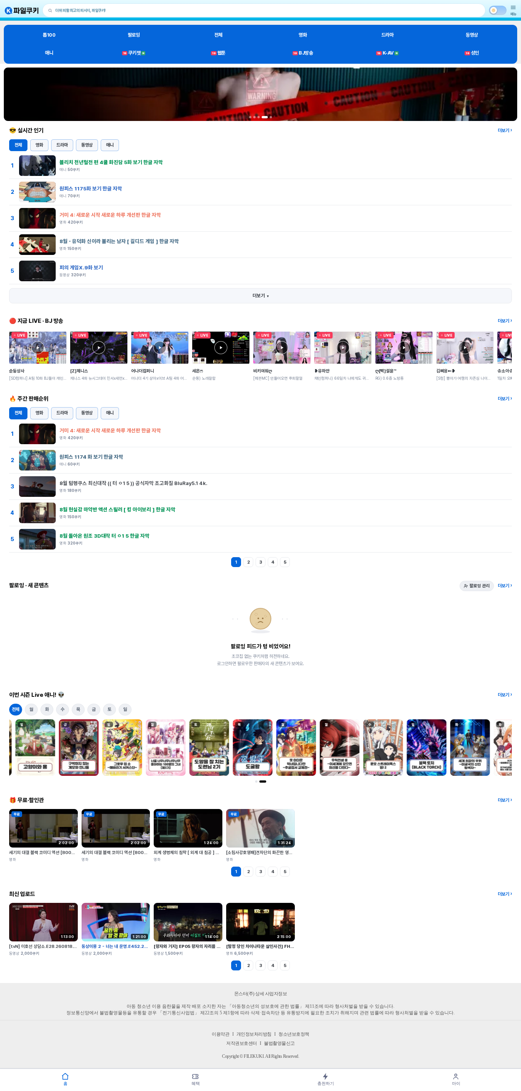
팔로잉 (134, 35)
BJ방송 (303, 53)
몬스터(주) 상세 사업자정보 (260, 993)
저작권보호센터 (241, 1043)
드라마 (387, 35)
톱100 (49, 35)
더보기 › (505, 130)
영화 (303, 35)
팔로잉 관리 (480, 585)
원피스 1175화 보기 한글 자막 (90, 188)
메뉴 (513, 14)
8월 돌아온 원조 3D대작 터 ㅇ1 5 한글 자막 (104, 536)
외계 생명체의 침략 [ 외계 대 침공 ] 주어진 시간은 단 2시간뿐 (207, 852)
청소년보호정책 (293, 1034)
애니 (49, 53)
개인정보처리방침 (254, 1034)
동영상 (472, 35)
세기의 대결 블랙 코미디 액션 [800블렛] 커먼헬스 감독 (57, 852)
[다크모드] (498, 10)
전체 (218, 35)
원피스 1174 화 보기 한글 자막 (91, 457)
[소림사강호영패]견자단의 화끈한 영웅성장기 (265, 852)
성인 (472, 53)
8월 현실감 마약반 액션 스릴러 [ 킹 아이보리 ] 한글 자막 (117, 509)
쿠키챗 (134, 53)
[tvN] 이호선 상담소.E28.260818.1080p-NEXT (55, 946)
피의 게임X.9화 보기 (81, 267)
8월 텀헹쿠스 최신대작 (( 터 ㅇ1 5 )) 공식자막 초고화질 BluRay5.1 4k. (133, 483)
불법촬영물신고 (279, 1043)
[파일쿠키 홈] (22, 10)
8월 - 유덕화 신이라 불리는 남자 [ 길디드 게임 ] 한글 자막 (119, 241)
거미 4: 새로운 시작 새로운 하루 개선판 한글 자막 (110, 215)
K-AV (387, 53)
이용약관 (220, 1034)
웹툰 (218, 53)
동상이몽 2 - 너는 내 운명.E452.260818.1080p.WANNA (137, 946)
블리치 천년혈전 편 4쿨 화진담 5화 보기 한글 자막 (111, 162)
